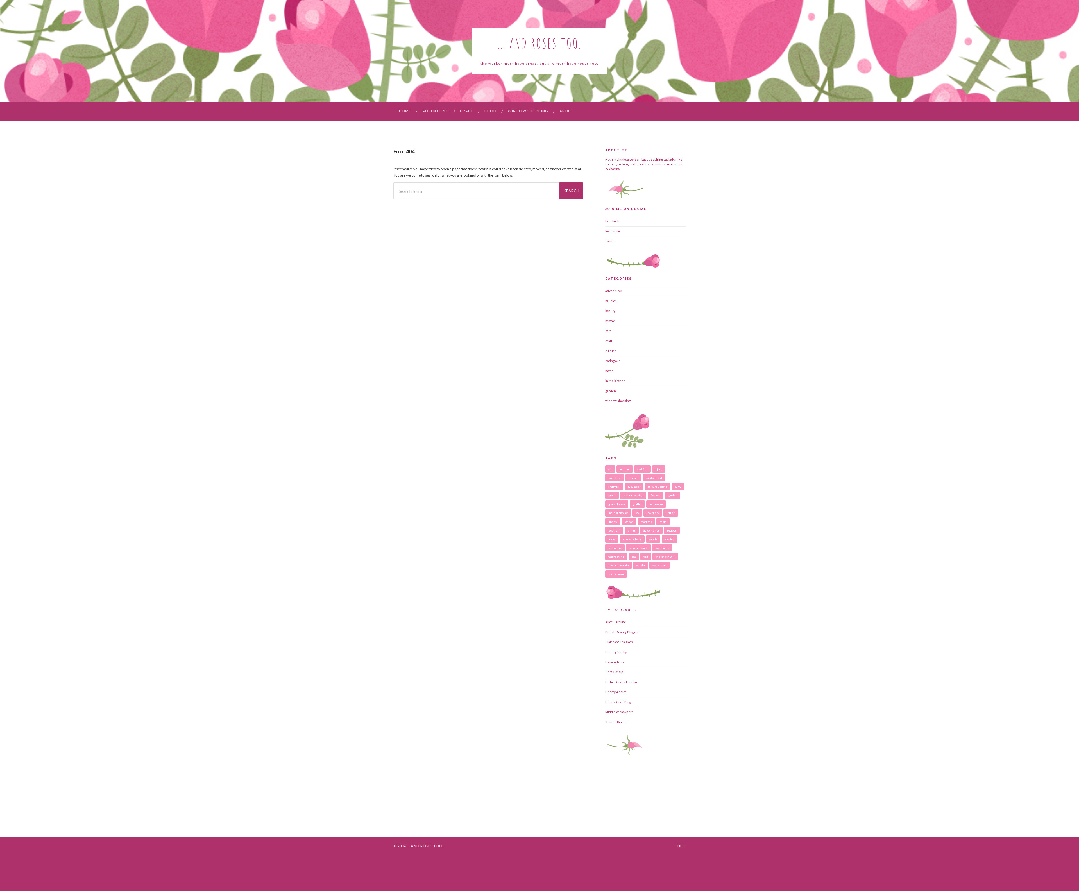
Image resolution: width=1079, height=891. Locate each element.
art (610, 469)
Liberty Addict (615, 692)
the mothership (618, 565)
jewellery (653, 512)
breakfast (614, 478)
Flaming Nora (614, 662)
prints (632, 530)
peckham (614, 530)
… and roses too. (425, 846)
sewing (669, 539)
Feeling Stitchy (616, 652)
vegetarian (659, 565)
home (609, 371)
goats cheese (616, 504)
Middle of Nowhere (619, 712)
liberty (612, 521)
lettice (671, 512)
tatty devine (616, 556)
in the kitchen (615, 381)
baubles (611, 301)
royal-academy (632, 539)
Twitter (610, 241)
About (566, 111)
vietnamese (616, 574)
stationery (615, 547)
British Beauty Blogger (622, 632)
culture (610, 351)
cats (608, 331)
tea (634, 556)
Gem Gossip (614, 672)
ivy (637, 512)
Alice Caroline (615, 622)
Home (405, 111)
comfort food (654, 478)
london (629, 521)
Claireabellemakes (619, 642)
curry (678, 486)
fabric (612, 495)
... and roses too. (540, 43)
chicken (633, 478)
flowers (655, 495)
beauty (610, 311)
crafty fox (614, 486)
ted (645, 556)
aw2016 (642, 469)
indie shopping (618, 512)
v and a (640, 565)
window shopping (528, 111)
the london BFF (665, 556)
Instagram (612, 231)
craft (466, 111)
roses (611, 539)
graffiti (637, 504)
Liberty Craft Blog (618, 702)
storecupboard (638, 547)
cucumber (634, 486)
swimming (662, 547)
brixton (610, 321)
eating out (612, 361)
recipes (672, 530)
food (490, 111)
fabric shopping (633, 495)
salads (653, 539)
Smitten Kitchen (617, 722)
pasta (663, 521)
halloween (656, 504)
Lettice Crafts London (621, 682)
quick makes (651, 530)
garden (610, 391)
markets (646, 521)
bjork (658, 469)
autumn (625, 469)
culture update (657, 486)
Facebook (612, 221)
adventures (435, 111)
